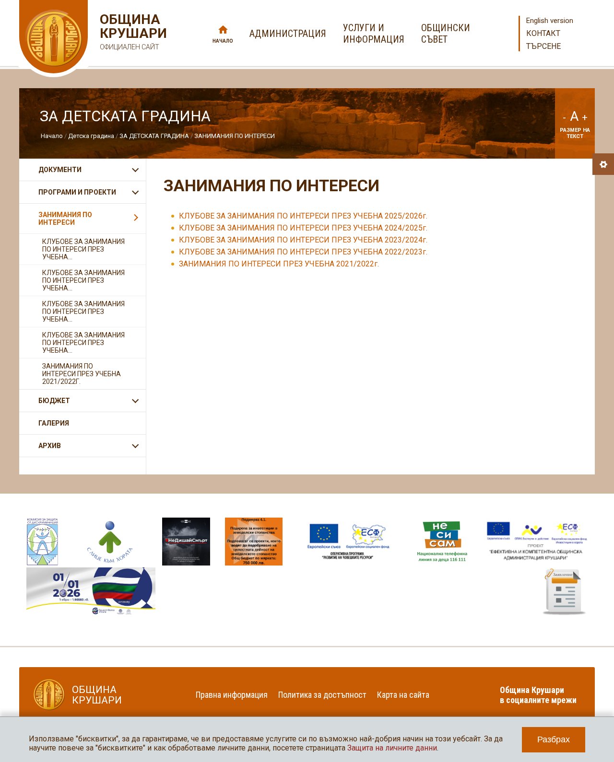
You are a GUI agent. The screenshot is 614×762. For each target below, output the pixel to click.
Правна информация (232, 695)
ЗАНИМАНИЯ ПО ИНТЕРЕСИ (234, 135)
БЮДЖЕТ (54, 400)
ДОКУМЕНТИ (60, 169)
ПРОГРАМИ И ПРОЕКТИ (77, 192)
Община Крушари (132, 31)
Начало (223, 41)
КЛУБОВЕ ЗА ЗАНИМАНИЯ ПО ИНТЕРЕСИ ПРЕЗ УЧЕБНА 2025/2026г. (303, 215)
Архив (49, 446)
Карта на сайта (403, 695)
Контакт (543, 33)
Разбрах (553, 739)
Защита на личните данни (392, 747)
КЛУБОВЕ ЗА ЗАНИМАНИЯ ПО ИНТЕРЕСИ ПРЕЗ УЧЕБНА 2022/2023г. (303, 251)
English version (549, 20)
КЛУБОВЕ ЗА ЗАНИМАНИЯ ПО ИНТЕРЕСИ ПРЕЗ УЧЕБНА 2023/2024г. (303, 239)
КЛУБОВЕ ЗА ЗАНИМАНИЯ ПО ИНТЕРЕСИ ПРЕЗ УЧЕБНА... (83, 249)
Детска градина (91, 135)
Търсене (543, 46)
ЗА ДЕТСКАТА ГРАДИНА (154, 135)
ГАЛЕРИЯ (53, 423)
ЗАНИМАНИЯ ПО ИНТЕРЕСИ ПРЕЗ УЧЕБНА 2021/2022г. (279, 263)
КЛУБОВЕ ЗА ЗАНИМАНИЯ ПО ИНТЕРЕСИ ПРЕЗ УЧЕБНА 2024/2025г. (303, 227)
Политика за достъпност (322, 695)
